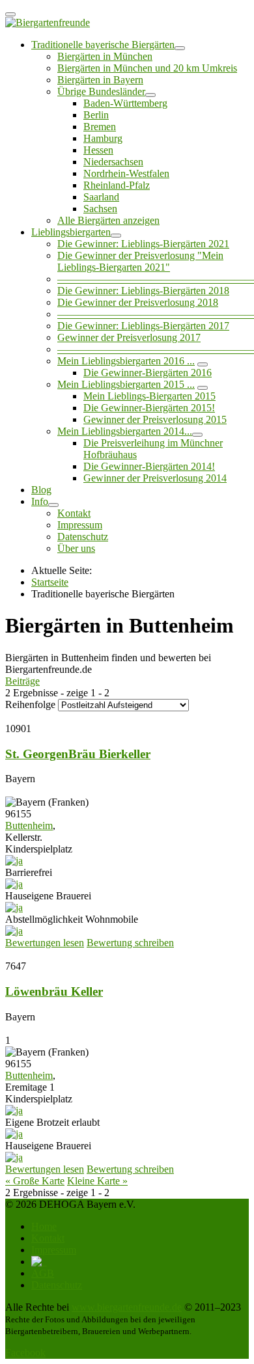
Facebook (25, 1352)
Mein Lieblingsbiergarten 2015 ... (126, 384)
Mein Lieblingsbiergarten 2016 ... (126, 360)
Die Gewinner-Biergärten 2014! (149, 466)
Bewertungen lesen (44, 942)
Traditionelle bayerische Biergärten (103, 44)
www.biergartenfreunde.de (127, 1307)
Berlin (96, 114)
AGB (42, 1273)
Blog (41, 489)
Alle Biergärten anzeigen (108, 220)
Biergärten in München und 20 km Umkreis (147, 68)
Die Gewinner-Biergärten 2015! (149, 407)
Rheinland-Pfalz (116, 185)
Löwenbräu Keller (54, 991)
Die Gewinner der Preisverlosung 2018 (137, 302)
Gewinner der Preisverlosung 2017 (129, 337)
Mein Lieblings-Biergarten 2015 (149, 396)
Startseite (49, 582)
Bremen (99, 126)
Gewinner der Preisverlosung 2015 (155, 419)
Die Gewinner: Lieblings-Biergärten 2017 (143, 325)
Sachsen (100, 208)
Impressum (79, 524)
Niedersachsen (113, 161)
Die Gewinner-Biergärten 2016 (147, 372)
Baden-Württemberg (125, 103)
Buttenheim (29, 825)
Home (44, 1226)
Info (39, 501)
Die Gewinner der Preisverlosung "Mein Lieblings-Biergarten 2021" (140, 261)
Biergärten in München (104, 56)
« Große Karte (34, 1180)
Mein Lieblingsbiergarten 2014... (124, 431)
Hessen (98, 150)
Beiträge (22, 681)
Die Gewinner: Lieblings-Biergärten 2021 (143, 243)
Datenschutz (82, 536)
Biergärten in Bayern (100, 79)
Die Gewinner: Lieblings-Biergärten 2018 (143, 290)
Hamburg (102, 138)
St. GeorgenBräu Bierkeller (77, 754)
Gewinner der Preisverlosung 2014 (155, 478)
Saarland (101, 196)
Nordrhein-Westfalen (126, 173)
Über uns (76, 548)
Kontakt (74, 513)
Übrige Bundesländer (101, 91)
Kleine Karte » (97, 1180)
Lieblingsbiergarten (71, 232)
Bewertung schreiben (130, 942)
